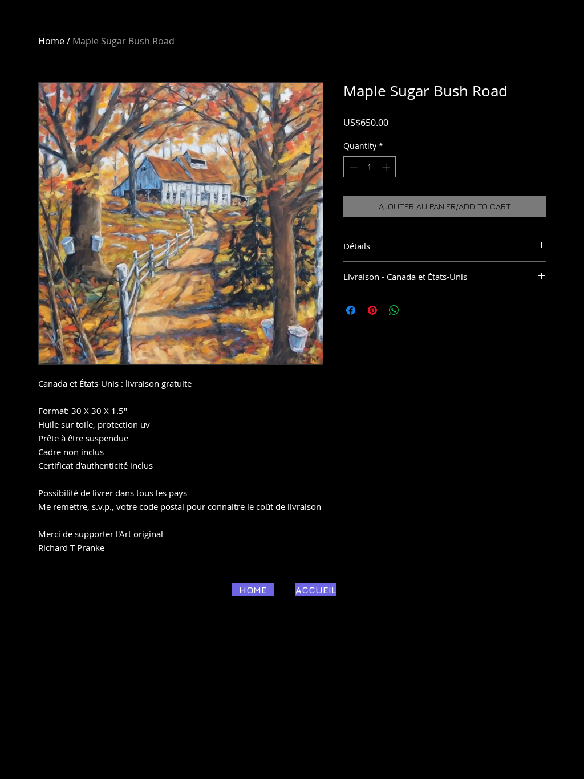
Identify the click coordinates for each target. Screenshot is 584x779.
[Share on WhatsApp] (394, 310)
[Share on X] (416, 310)
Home (51, 41)
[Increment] (387, 167)
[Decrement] (352, 167)
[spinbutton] (369, 167)
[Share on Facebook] (351, 310)
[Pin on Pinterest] (372, 310)
